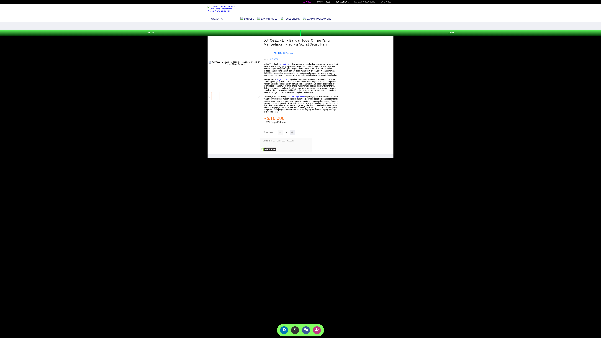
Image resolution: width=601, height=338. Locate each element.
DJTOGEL (307, 2)
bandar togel (284, 64)
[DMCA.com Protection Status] (268, 150)
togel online (282, 79)
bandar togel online (296, 97)
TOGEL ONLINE (342, 2)
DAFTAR (150, 33)
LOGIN (451, 33)
